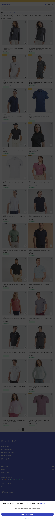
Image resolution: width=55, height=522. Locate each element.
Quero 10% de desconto (27, 514)
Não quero (27, 518)
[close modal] (53, 502)
